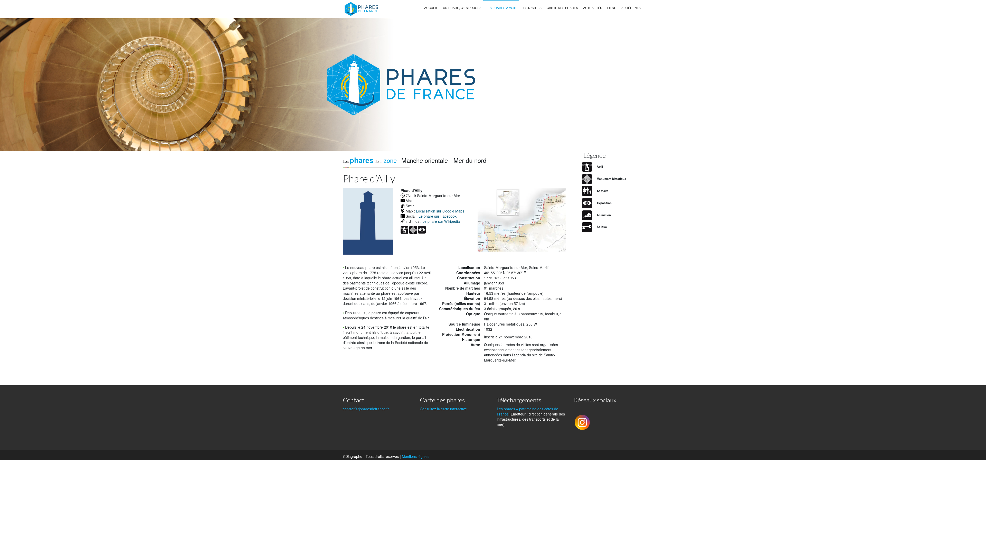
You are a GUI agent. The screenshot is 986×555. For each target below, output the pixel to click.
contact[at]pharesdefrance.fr (366, 408)
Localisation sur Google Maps (440, 211)
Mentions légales (415, 456)
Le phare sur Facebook (438, 216)
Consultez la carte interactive (443, 408)
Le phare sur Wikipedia (441, 221)
